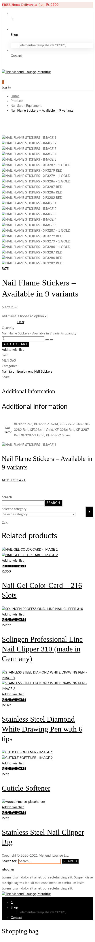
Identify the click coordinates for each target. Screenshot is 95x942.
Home (15, 96)
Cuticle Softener (26, 788)
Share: (6, 377)
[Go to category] (89, 512)
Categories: (10, 366)
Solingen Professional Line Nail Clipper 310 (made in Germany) (42, 649)
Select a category (14, 509)
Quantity (8, 328)
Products (17, 101)
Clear (20, 322)
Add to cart (15, 344)
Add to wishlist (13, 349)
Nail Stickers (43, 371)
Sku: (5, 355)
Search (7, 497)
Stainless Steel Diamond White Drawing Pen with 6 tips (42, 729)
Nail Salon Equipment (26, 105)
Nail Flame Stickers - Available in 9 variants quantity (39, 333)
